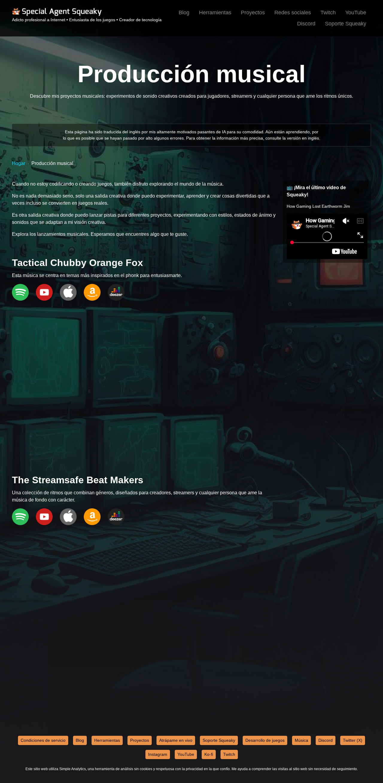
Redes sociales (292, 13)
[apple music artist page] (68, 293)
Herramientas (215, 13)
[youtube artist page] (44, 293)
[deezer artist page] (116, 293)
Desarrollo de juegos (265, 740)
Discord (306, 24)
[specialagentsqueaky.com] (57, 15)
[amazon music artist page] (92, 293)
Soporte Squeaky (345, 24)
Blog (184, 13)
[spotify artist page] (20, 293)
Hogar (18, 163)
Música (301, 740)
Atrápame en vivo (175, 740)
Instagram (157, 754)
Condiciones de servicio (43, 740)
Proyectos (253, 13)
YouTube (355, 13)
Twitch (328, 13)
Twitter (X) (352, 740)
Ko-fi (208, 754)
